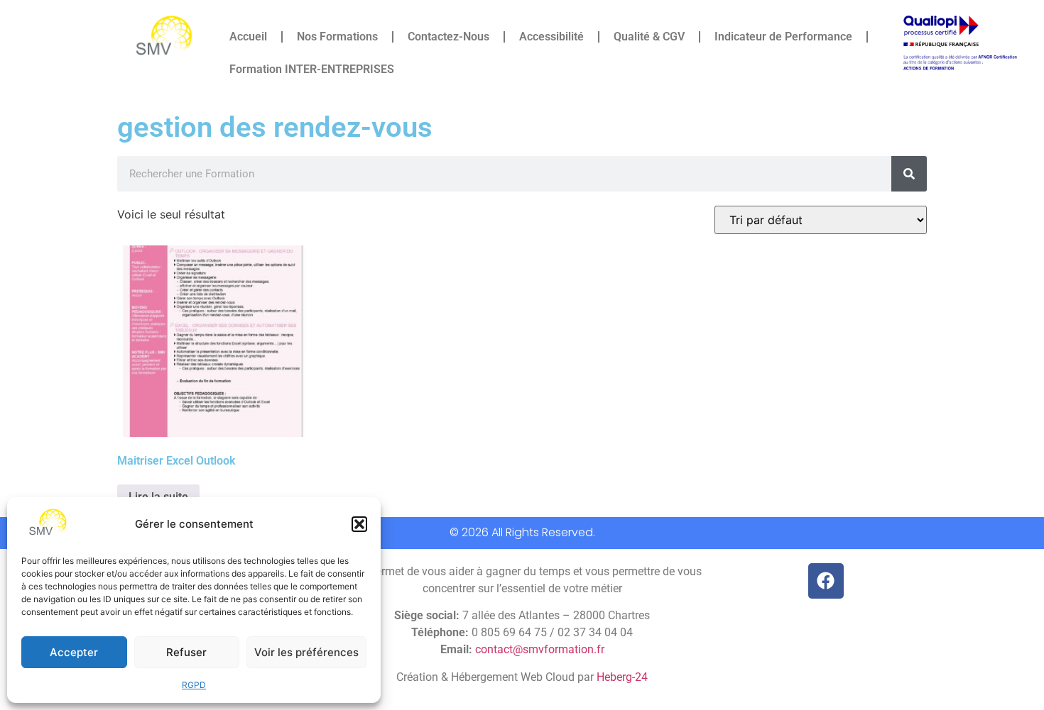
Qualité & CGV (649, 36)
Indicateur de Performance (783, 36)
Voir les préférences (306, 652)
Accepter (74, 652)
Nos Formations (337, 36)
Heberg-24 (622, 677)
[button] (359, 524)
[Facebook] (826, 581)
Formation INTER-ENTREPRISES (311, 69)
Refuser (186, 652)
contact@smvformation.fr (539, 649)
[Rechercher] (909, 174)
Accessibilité (551, 36)
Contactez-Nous (448, 36)
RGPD (194, 685)
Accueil (248, 36)
